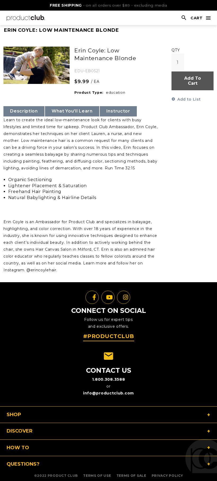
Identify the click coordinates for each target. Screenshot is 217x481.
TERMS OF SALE (131, 476)
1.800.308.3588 (108, 379)
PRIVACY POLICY (167, 476)
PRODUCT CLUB (63, 476)
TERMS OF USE (97, 476)
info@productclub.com (108, 393)
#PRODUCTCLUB (108, 336)
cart (197, 18)
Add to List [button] (189, 99)
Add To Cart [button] (192, 81)
